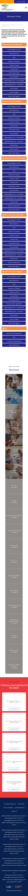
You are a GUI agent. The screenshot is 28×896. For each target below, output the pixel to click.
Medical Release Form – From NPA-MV (14, 137)
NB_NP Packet (14, 88)
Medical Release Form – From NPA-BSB (14, 80)
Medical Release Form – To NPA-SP (14, 198)
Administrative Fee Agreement (14, 333)
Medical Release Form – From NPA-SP (14, 194)
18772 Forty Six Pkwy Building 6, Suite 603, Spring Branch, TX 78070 (14, 783)
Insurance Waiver (14, 77)
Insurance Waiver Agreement (14, 304)
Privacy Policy (21, 804)
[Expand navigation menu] (26, 7)
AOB (14, 57)
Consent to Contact (14, 65)
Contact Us (14, 811)
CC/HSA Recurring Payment (14, 341)
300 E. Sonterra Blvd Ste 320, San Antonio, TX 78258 (14, 722)
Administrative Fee (14, 53)
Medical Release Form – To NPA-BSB (14, 84)
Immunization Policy (14, 73)
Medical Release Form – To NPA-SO (14, 255)
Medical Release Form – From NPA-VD (14, 307)
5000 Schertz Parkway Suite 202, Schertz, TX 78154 (14, 742)
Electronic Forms (5, 26)
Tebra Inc (14, 804)
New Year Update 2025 (14, 206)
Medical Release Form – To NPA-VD (14, 311)
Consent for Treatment (14, 61)
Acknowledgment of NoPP (14, 49)
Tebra (20, 890)
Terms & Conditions (8, 807)
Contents (20, 25)
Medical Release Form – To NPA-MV (14, 141)
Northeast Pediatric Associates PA (8, 25)
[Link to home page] (9, 7)
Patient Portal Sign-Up (14, 96)
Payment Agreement (14, 345)
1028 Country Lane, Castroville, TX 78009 (14, 762)
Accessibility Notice (20, 807)
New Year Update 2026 (14, 262)
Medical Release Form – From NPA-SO (14, 251)
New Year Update (14, 92)
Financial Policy (14, 69)
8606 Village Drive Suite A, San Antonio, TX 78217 (14, 701)
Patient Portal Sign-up (14, 323)
